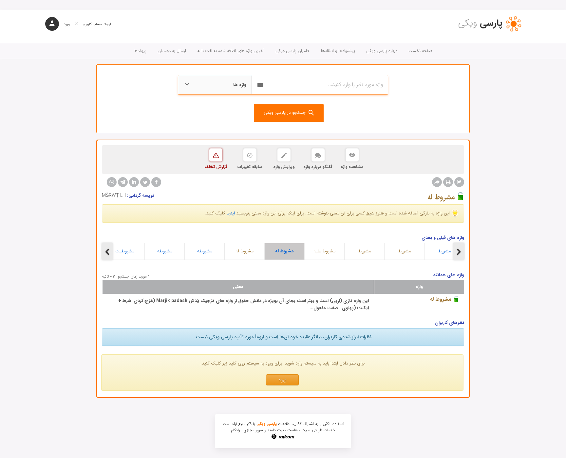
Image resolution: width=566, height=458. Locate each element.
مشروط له (245, 251)
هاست (292, 430)
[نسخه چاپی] (448, 182)
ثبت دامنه (276, 430)
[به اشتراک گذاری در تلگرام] (123, 182)
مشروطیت (124, 251)
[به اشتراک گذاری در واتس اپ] (112, 182)
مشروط (364, 251)
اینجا (231, 213)
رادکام (235, 430)
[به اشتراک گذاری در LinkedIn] (134, 182)
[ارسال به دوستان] (437, 182)
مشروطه (164, 251)
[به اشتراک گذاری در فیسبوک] (156, 182)
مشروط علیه (324, 251)
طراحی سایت (311, 430)
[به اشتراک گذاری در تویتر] (145, 182)
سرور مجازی (253, 430)
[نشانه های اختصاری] (459, 182)
